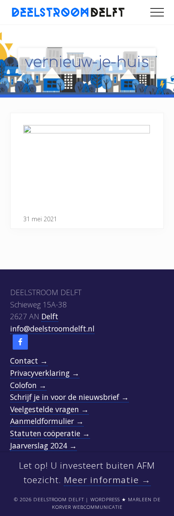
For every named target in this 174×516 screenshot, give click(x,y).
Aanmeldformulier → (47, 421)
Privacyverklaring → (44, 373)
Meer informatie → (107, 480)
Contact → (29, 361)
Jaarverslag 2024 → (43, 445)
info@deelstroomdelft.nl (52, 328)
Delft (49, 316)
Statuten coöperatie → (50, 433)
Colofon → (28, 385)
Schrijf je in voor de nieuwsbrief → (69, 397)
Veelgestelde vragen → (49, 409)
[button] (157, 12)
